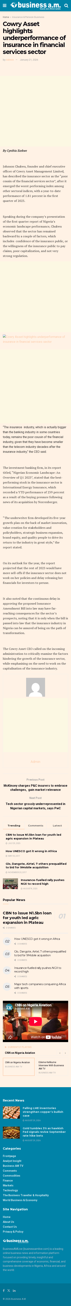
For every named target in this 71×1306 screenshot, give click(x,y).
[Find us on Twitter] (8, 1290)
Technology (10, 1190)
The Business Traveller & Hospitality (26, 1195)
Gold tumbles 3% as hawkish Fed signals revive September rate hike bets (44, 1132)
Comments (10, 1170)
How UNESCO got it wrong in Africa (31, 851)
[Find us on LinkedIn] (14, 1290)
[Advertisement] (35, 111)
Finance (8, 1180)
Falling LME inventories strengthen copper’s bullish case (43, 1111)
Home (6, 17)
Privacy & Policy (13, 1231)
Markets (8, 1185)
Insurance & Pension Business (28, 17)
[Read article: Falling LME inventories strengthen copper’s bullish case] (11, 1112)
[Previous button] (59, 1053)
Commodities (11, 1175)
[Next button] (65, 1053)
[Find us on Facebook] (4, 1290)
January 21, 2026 (29, 59)
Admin (10, 59)
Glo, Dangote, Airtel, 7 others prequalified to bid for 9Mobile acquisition (36, 865)
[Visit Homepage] (35, 5)
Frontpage (9, 1156)
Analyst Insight (12, 1160)
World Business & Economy (20, 1200)
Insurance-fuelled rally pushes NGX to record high (42, 882)
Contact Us (10, 1226)
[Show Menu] (4, 5)
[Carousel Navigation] (62, 1053)
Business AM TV (13, 1165)
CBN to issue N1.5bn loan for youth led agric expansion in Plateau (33, 836)
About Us (8, 1221)
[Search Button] (66, 5)
